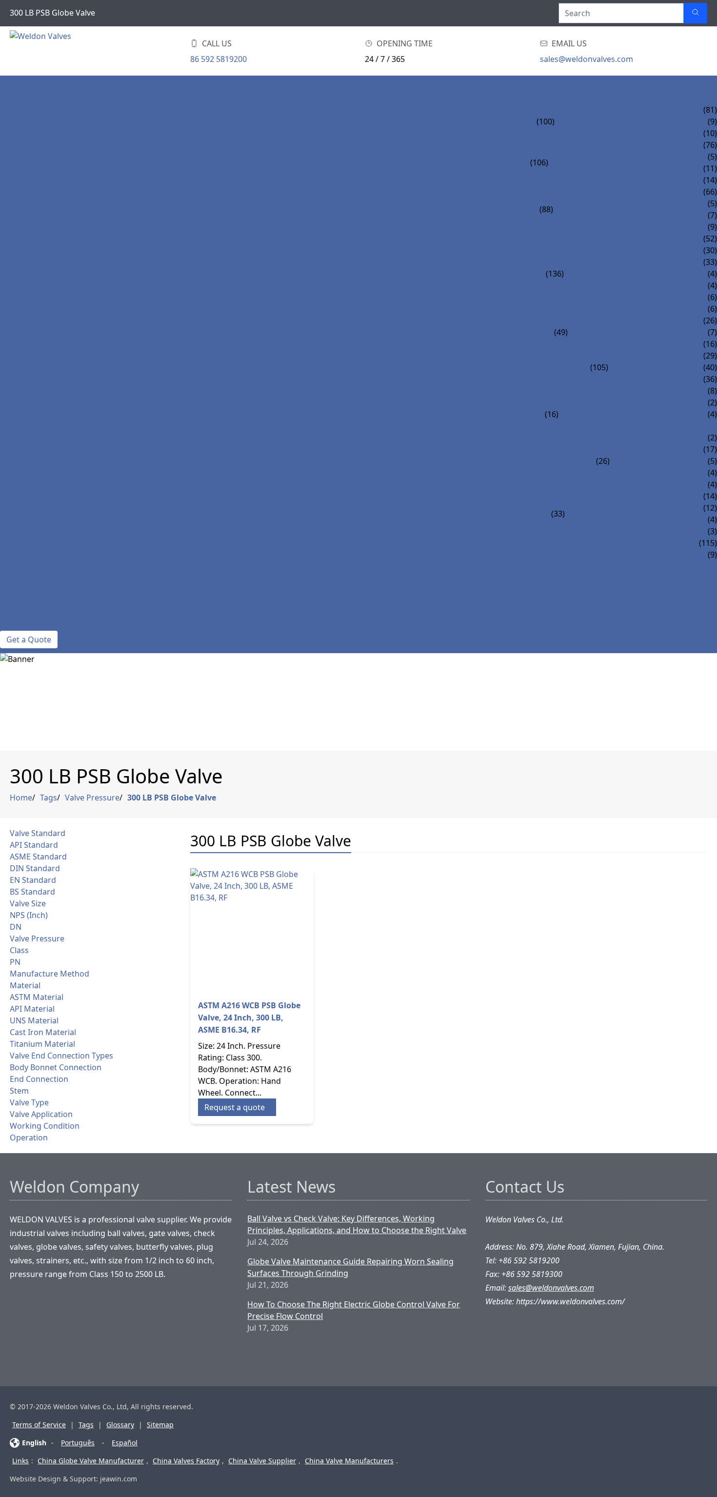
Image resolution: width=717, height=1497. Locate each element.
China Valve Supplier (262, 1460)
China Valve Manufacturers (349, 1460)
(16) (551, 414)
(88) (546, 209)
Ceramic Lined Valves (43, 554)
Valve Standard (37, 833)
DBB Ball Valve (593, 297)
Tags (48, 797)
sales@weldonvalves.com (586, 59)
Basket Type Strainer (653, 461)
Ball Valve (21, 238)
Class (19, 950)
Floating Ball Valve (604, 238)
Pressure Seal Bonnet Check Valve (624, 215)
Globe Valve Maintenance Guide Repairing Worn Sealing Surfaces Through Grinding (350, 1267)
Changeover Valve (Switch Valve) (627, 437)
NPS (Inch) (29, 915)
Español (125, 1442)
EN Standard (33, 880)
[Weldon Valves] (88, 51)
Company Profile (35, 589)
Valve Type (29, 1102)
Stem (19, 1090)
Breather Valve (589, 425)
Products (20, 98)
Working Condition (45, 1125)
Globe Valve (25, 145)
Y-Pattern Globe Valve (593, 180)
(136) (555, 273)
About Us (19, 578)
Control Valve (30, 543)
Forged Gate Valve (646, 355)
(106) (539, 162)
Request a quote (234, 1107)
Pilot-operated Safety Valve (616, 402)
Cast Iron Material (43, 1032)
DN (15, 926)
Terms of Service (39, 1424)
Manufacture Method (49, 973)
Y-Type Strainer (641, 449)
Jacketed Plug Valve (606, 531)
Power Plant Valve (39, 484)
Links (20, 1460)
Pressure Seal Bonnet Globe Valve (619, 168)
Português (78, 1442)
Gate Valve (21, 109)
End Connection (39, 1079)
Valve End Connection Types (61, 1055)
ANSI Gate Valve (586, 109)
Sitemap (160, 1424)
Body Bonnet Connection (55, 1067)
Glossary (120, 1424)
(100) (546, 121)
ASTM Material (36, 997)
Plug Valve (22, 496)
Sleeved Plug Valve (604, 496)
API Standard (34, 844)
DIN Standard (35, 868)
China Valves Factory (186, 1460)
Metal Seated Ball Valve (613, 308)
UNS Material (34, 1020)
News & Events (30, 566)
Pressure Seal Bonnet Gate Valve (623, 133)
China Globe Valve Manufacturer (91, 1460)
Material (25, 985)
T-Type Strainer (641, 472)
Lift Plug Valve (595, 519)
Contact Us (23, 624)
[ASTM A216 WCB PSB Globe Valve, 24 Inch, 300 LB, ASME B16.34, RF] (252, 930)
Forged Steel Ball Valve (613, 262)
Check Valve (24, 191)
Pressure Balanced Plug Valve (628, 507)
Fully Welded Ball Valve (613, 273)
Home (12, 86)
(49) (561, 332)
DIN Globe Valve (581, 156)
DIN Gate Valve (584, 121)
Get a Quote (28, 639)
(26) (603, 461)
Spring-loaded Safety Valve (615, 390)
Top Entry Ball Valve (606, 285)
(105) (599, 367)
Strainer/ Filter (32, 449)
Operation (29, 1137)
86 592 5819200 (218, 59)
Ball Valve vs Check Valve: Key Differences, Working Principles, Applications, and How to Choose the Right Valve (356, 1224)
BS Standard (32, 891)
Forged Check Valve (649, 379)
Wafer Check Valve (591, 226)
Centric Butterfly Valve (617, 320)
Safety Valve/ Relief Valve (52, 390)
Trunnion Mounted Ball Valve (627, 250)
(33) (558, 513)
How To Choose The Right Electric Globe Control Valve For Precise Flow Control (353, 1310)
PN (15, 962)
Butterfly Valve (32, 320)
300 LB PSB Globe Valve (171, 797)
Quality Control (35, 613)
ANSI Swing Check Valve (601, 191)
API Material (32, 1008)
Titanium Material (42, 1043)
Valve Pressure (92, 797)
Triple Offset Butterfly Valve (628, 344)
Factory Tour (28, 601)
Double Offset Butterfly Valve (632, 332)
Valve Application (41, 1114)
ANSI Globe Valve (582, 145)
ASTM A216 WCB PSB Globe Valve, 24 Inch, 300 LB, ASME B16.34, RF (249, 1017)
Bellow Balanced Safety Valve (620, 414)
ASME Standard (38, 856)
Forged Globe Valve (649, 367)
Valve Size (28, 903)
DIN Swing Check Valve (599, 203)
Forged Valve (28, 355)
